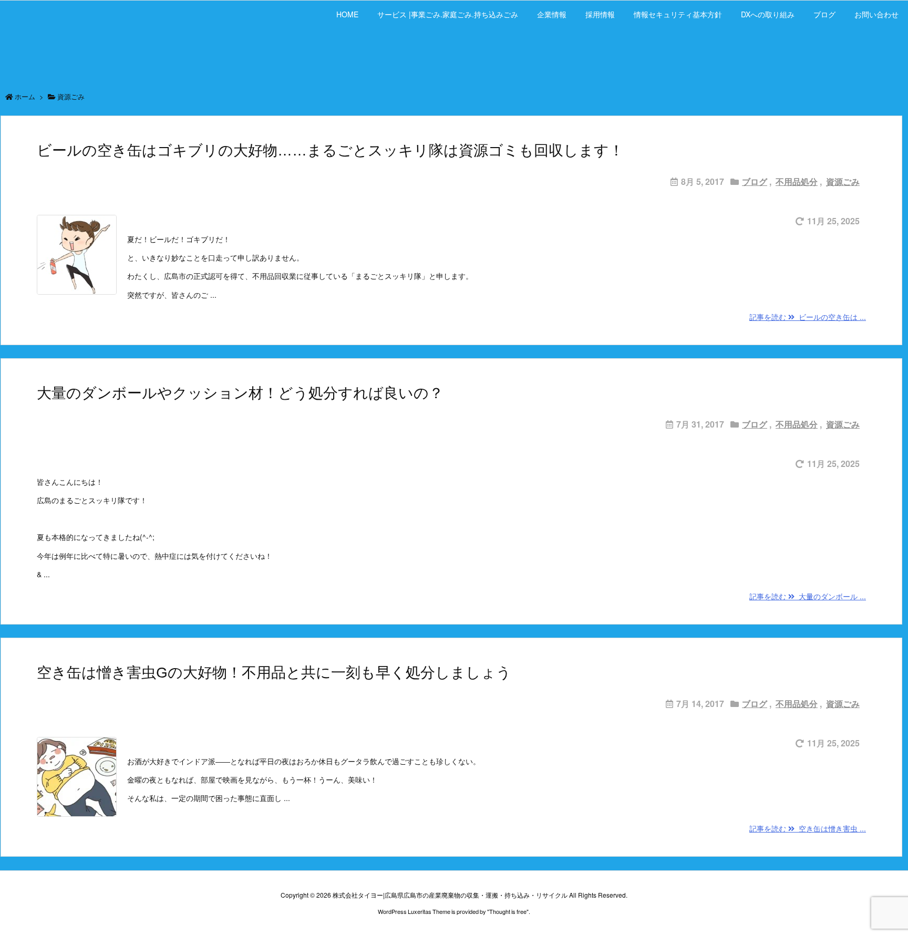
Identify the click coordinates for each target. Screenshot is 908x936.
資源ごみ (843, 181)
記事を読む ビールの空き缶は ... (807, 316)
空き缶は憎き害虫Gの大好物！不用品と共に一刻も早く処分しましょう (274, 672)
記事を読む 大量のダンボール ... (807, 596)
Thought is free (508, 911)
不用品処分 (797, 181)
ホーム (25, 96)
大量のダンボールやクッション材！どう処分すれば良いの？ (240, 393)
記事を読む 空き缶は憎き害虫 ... (807, 828)
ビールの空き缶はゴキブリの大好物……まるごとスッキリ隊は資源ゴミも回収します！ (330, 150)
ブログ (754, 181)
